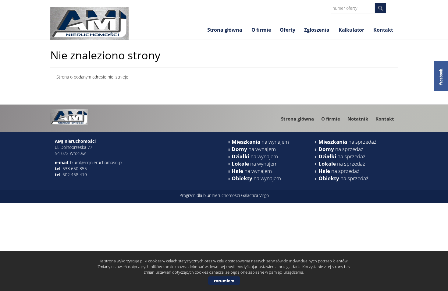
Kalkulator (351, 29)
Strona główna (224, 29)
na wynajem (260, 141)
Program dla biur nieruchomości (210, 195)
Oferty (287, 29)
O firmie (261, 29)
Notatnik (357, 119)
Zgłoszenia (316, 29)
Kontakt (383, 29)
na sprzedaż (347, 141)
